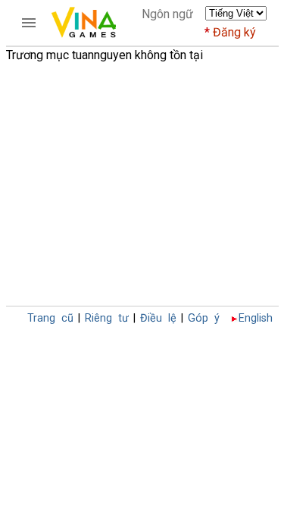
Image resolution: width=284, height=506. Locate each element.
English (256, 318)
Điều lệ (158, 318)
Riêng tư (107, 318)
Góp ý (204, 318)
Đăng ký (234, 32)
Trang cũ (50, 318)
